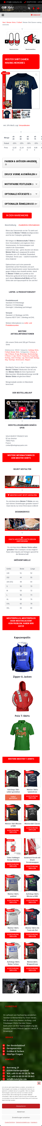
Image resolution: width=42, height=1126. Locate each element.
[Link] (34, 8)
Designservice (14, 1048)
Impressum (34, 1122)
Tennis (30, 49)
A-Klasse (32, 352)
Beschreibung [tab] (10, 225)
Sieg (6, 360)
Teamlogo (12, 360)
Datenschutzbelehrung (23, 1122)
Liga (23, 358)
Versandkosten (24, 125)
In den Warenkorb (17, 215)
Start (4, 22)
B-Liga (17, 354)
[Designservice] (4, 1048)
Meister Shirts (11, 22)
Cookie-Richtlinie (10, 1122)
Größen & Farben (15, 1051)
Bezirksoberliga (33, 354)
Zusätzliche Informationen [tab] (29, 225)
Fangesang (25, 356)
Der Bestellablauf (16, 1045)
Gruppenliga (34, 356)
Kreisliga (18, 358)
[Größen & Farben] (4, 1051)
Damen (19, 356)
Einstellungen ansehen (21, 1117)
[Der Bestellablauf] (4, 1045)
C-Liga (14, 356)
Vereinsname (20, 360)
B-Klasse (11, 354)
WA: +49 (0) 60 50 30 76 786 (20, 1073)
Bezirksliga (23, 354)
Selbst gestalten (13, 797)
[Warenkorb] (38, 8)
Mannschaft (29, 358)
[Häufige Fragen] (4, 1054)
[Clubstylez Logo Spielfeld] (8, 8)
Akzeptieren (21, 1106)
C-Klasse (8, 356)
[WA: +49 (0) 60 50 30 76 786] (4, 1073)
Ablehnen (21, 1112)
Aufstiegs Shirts (33, 350)
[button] (39, 1083)
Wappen (27, 360)
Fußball (19, 22)
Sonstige (14, 49)
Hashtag (7, 358)
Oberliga (36, 358)
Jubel (13, 358)
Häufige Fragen (15, 1054)
